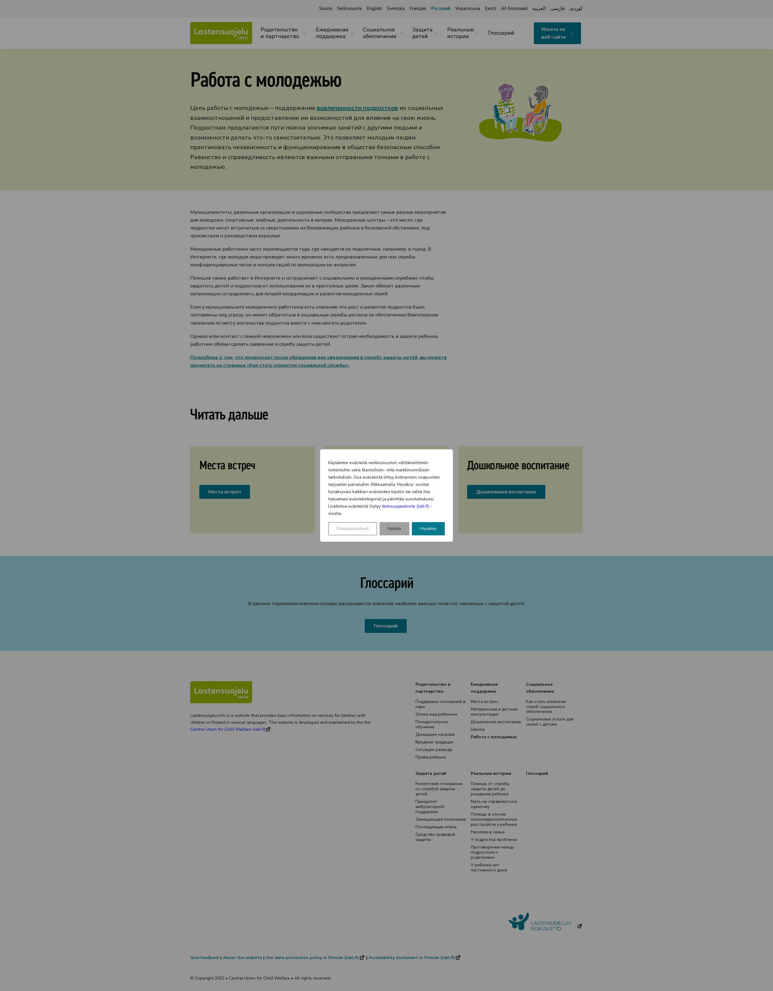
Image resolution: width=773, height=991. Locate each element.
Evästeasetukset (353, 528)
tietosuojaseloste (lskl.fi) (405, 506)
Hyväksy (428, 528)
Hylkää (394, 528)
